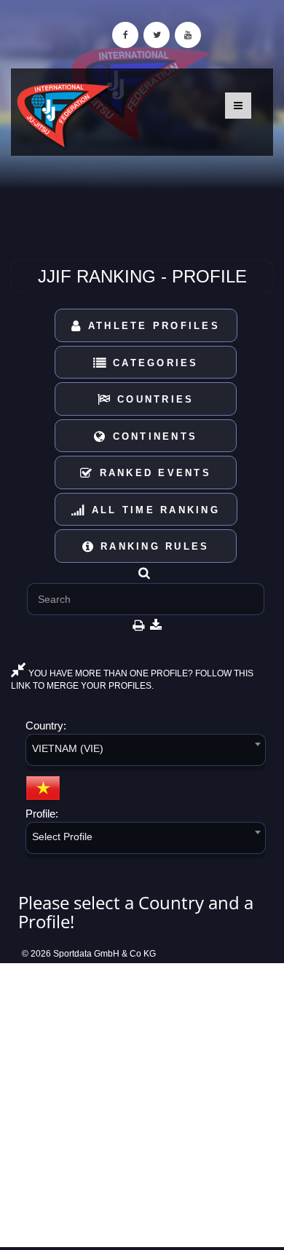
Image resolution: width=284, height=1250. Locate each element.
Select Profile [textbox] (62, 836)
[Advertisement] (142, 1105)
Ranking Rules (152, 546)
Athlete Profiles (151, 325)
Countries (153, 399)
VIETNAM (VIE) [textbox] (67, 748)
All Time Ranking (153, 510)
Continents (152, 436)
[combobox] (145, 752)
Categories (153, 362)
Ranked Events (152, 472)
